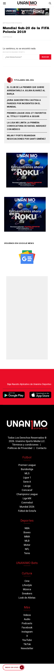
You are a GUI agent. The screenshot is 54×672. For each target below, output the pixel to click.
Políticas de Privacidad (20, 448)
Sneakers (27, 593)
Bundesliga (27, 469)
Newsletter (27, 648)
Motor (27, 544)
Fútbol (26, 457)
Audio (27, 619)
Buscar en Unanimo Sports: (14, 52)
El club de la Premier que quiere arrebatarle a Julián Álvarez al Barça (26, 90)
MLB (27, 540)
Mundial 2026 (27, 506)
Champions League (27, 494)
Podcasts (27, 623)
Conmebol (27, 502)
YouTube (27, 640)
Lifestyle (27, 585)
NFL (27, 549)
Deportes (27, 520)
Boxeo (27, 532)
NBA (27, 528)
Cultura (27, 573)
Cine (27, 581)
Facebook (27, 627)
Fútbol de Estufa (27, 510)
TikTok (27, 644)
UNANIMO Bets (27, 563)
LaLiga (27, 485)
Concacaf (27, 490)
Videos (27, 615)
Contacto (41, 448)
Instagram (27, 631)
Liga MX (27, 498)
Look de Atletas (27, 597)
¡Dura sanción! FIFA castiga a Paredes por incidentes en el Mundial (24, 103)
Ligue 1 (27, 477)
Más (27, 607)
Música (27, 589)
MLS (27, 473)
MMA (27, 536)
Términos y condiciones (25, 444)
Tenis (27, 553)
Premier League (27, 465)
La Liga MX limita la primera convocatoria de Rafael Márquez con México (26, 126)
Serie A (27, 481)
